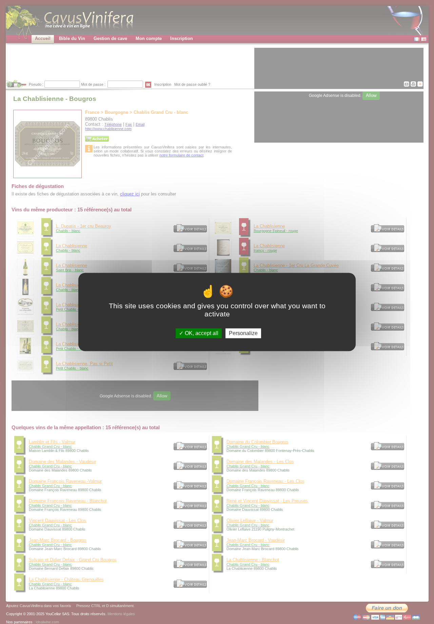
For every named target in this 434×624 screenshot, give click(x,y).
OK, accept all (200, 333)
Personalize (243, 333)
